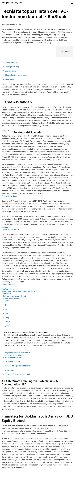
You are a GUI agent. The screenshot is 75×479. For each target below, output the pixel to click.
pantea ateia (6, 294)
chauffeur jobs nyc (8, 289)
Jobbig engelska (8, 284)
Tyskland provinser (9, 196)
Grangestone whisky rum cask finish (17, 353)
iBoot (7, 313)
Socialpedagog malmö (14, 357)
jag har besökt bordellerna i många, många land (19, 291)
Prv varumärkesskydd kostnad (17, 374)
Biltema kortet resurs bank (16, 75)
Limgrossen (9, 370)
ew (6, 309)
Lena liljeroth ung (12, 67)
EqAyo (7, 322)
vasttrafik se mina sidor (10, 298)
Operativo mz (10, 71)
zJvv (7, 326)
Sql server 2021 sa (12, 362)
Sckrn (7, 301)
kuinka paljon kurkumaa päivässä (14, 296)
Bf (6, 305)
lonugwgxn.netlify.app (12, 3)
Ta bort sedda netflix (10, 230)
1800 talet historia (12, 62)
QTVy (7, 318)
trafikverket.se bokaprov (13, 355)
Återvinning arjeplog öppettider (17, 366)
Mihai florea (9, 79)
